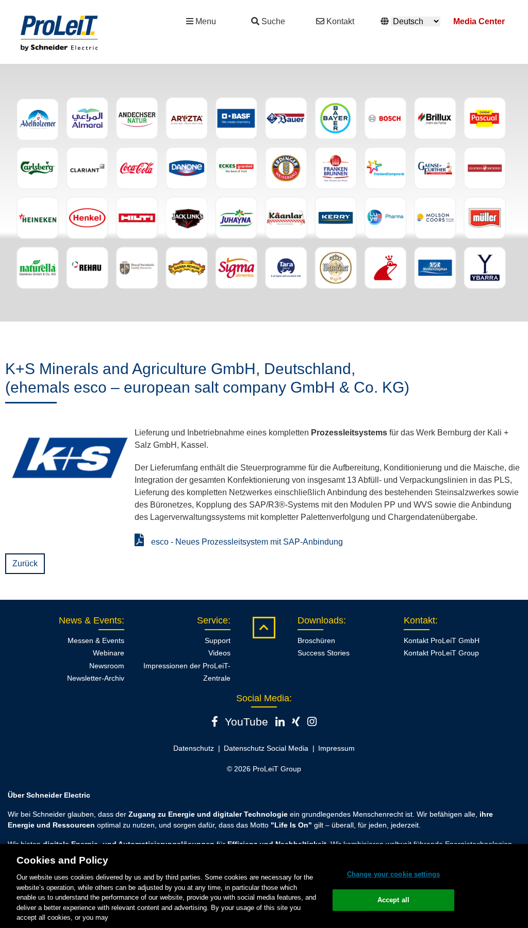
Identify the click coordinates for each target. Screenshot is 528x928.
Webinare (108, 653)
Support (217, 640)
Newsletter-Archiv (95, 678)
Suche (273, 21)
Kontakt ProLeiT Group (441, 653)
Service (212, 620)
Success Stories (324, 653)
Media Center (479, 21)
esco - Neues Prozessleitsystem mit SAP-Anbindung (246, 541)
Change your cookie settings (393, 874)
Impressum (336, 748)
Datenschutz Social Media (266, 748)
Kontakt (340, 21)
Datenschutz (193, 748)
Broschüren (316, 640)
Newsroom (106, 666)
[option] (264, 193)
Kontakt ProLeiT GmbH (442, 640)
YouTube (246, 722)
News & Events (90, 620)
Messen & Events (96, 640)
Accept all (393, 900)
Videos (219, 653)
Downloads (320, 620)
